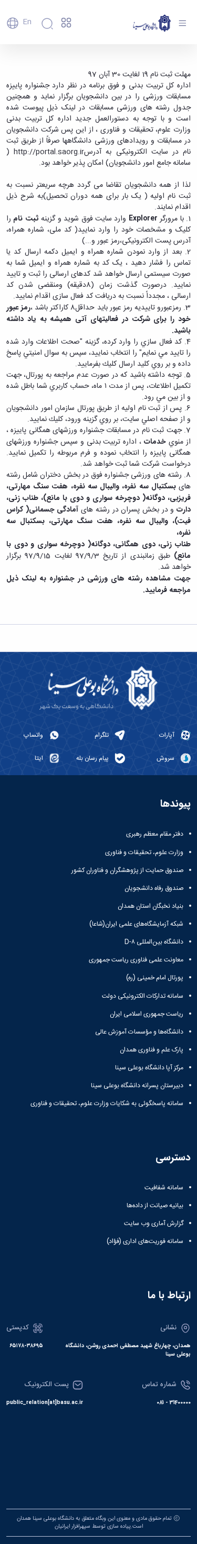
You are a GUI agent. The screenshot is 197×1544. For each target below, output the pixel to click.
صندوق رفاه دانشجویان (154, 888)
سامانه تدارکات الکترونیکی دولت (142, 996)
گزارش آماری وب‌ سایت (153, 1223)
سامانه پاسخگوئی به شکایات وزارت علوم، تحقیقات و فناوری (106, 1103)
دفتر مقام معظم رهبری (154, 834)
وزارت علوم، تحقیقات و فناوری (144, 852)
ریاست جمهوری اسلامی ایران (146, 1014)
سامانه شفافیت (163, 1187)
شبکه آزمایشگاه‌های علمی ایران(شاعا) (136, 924)
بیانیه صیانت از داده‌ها (155, 1205)
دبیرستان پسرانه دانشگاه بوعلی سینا (137, 1085)
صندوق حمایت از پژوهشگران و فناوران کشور (127, 870)
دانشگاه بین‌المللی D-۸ (154, 942)
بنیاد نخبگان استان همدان (150, 906)
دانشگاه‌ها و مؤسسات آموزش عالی (139, 1032)
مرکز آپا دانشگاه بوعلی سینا (149, 1067)
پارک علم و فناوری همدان (151, 1050)
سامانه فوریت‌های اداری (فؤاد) (145, 1241)
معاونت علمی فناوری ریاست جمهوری (136, 960)
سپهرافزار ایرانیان (72, 1526)
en (27, 22)
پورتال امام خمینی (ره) (154, 977)
